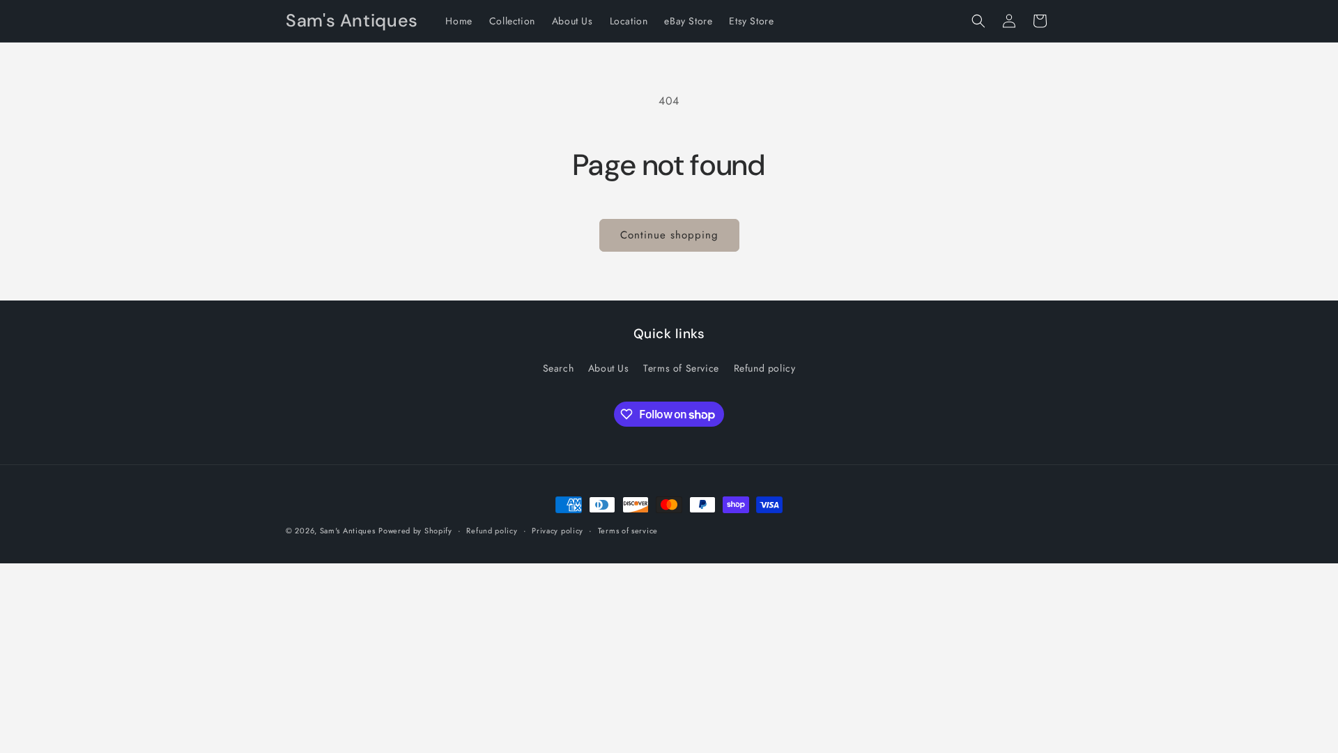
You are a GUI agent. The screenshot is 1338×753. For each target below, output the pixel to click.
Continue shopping (669, 235)
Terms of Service (681, 368)
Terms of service (628, 530)
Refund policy (765, 368)
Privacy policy (557, 530)
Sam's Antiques (348, 530)
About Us (608, 368)
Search (558, 368)
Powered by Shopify (415, 530)
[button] (978, 21)
